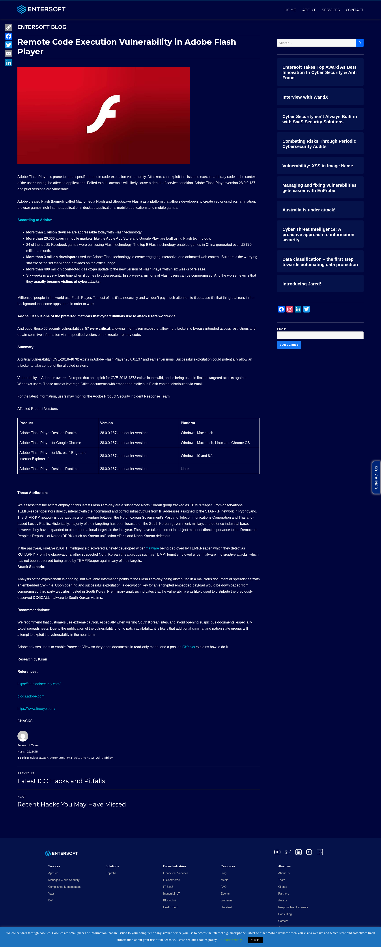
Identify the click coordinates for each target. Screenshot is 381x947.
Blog (223, 873)
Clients (282, 886)
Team (281, 880)
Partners (283, 893)
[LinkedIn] (8, 62)
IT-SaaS (168, 886)
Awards (283, 900)
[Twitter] (8, 45)
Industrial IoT (171, 893)
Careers (283, 921)
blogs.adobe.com (30, 696)
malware (152, 548)
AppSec (53, 873)
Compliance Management (64, 886)
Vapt (51, 893)
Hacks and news (82, 757)
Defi (50, 900)
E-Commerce (171, 880)
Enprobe (111, 873)
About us (284, 873)
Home (290, 10)
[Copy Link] (8, 27)
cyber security (60, 757)
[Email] (8, 53)
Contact (355, 10)
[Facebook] (8, 36)
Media (224, 880)
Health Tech (170, 907)
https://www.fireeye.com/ (36, 708)
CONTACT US (376, 477)
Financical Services (175, 873)
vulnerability (104, 757)
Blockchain (170, 900)
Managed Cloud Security (64, 880)
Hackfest (226, 907)
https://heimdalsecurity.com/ (38, 684)
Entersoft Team (28, 745)
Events (225, 893)
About (309, 10)
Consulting (285, 914)
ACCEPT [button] (255, 940)
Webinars (227, 900)
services (331, 10)
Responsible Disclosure (293, 907)
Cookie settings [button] (232, 939)
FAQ (223, 886)
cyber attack (39, 757)
